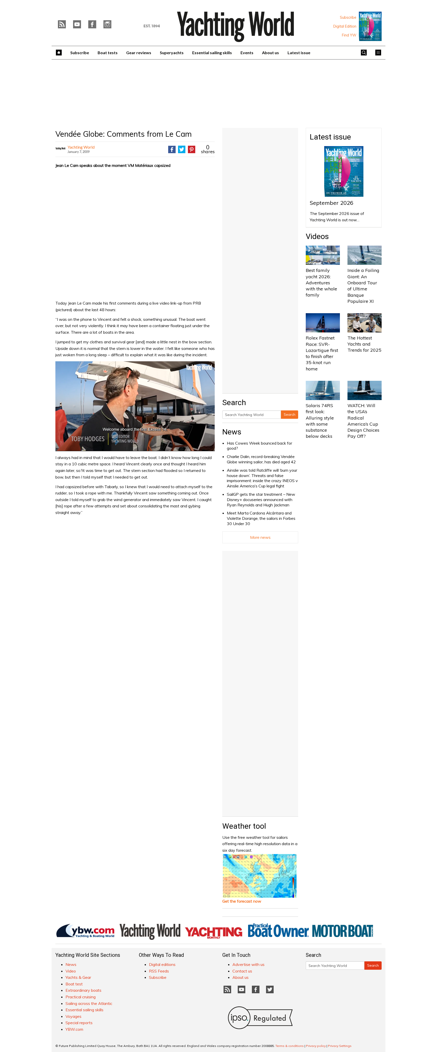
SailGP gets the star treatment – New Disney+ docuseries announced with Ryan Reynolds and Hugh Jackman (261, 499)
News (231, 431)
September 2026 (331, 202)
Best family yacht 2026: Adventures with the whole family (321, 282)
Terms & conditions (289, 1046)
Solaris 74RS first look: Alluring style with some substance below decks (320, 421)
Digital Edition (344, 26)
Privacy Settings (340, 1046)
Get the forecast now (241, 901)
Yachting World (81, 147)
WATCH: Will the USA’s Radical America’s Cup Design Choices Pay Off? (363, 421)
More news (260, 537)
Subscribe (348, 17)
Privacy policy (316, 1046)
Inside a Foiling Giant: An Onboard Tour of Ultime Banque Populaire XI (363, 285)
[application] (135, 406)
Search (289, 414)
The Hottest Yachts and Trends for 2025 (364, 344)
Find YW (349, 35)
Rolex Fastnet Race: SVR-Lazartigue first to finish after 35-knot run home (322, 353)
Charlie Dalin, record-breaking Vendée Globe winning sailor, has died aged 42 (261, 459)
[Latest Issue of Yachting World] (370, 26)
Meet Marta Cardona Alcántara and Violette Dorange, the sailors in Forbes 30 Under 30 (261, 518)
